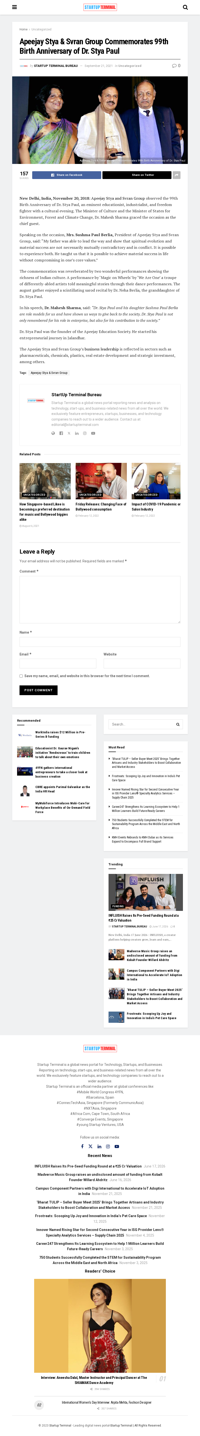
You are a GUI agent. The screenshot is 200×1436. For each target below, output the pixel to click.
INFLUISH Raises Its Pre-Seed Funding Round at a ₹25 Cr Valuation (88, 1166)
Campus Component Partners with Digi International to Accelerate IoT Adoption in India (154, 975)
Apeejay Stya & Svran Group (49, 373)
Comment (29, 571)
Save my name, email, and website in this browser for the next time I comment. (87, 676)
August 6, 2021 (30, 526)
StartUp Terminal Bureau (56, 66)
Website (110, 654)
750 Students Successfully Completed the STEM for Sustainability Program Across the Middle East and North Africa (146, 824)
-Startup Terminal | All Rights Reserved (135, 1425)
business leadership (102, 349)
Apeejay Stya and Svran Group (118, 198)
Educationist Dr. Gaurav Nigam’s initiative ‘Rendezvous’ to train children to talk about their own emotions (62, 752)
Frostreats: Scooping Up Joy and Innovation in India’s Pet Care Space (91, 1216)
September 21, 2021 (99, 66)
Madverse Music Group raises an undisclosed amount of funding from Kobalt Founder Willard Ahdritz (152, 955)
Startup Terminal (60, 1425)
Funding (118, 906)
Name (26, 632)
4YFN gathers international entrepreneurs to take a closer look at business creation (61, 772)
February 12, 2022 (88, 515)
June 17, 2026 (160, 926)
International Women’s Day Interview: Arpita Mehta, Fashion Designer (106, 1402)
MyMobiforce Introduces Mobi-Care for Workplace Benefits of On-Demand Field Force (62, 807)
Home (24, 29)
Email (26, 654)
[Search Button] (178, 724)
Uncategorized (41, 29)
